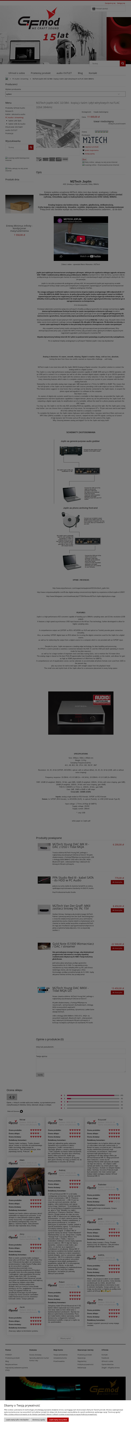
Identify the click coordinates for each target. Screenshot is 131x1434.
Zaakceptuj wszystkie (58, 1420)
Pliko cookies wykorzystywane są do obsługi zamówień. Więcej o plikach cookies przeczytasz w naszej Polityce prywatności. (50, 1414)
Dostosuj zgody (38, 1420)
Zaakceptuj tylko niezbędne (17, 1420)
